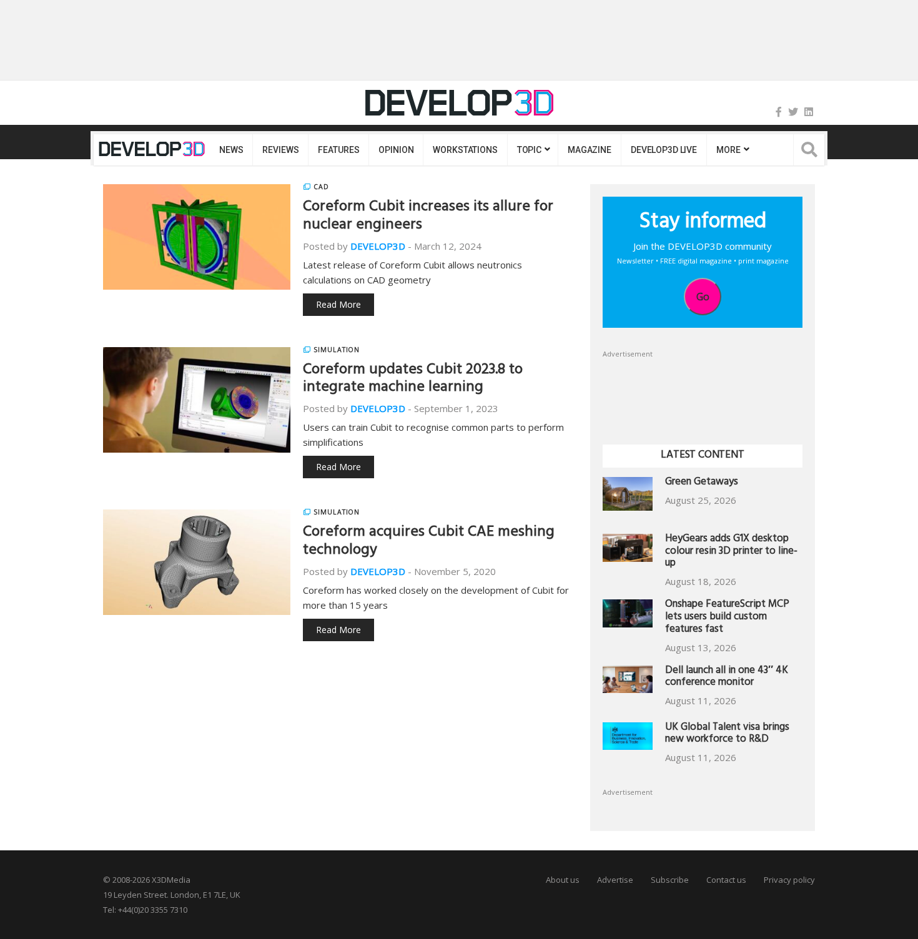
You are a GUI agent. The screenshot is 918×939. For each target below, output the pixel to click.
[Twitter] (793, 112)
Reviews (280, 150)
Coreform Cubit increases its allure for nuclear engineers (428, 217)
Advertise (615, 879)
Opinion (395, 150)
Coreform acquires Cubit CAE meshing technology (429, 542)
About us (563, 879)
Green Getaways (701, 483)
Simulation (336, 349)
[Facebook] (779, 112)
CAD (321, 186)
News (231, 150)
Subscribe (670, 879)
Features (338, 150)
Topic (529, 150)
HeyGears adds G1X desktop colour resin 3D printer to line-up (731, 552)
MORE (728, 150)
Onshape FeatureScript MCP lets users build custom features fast (727, 618)
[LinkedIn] (808, 112)
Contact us (726, 879)
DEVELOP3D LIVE (664, 150)
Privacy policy (789, 879)
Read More (338, 304)
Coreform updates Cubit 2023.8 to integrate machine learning (413, 379)
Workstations (465, 150)
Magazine (589, 150)
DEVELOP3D (377, 246)
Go (702, 296)
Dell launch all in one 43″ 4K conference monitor (726, 678)
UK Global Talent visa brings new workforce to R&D (727, 734)
